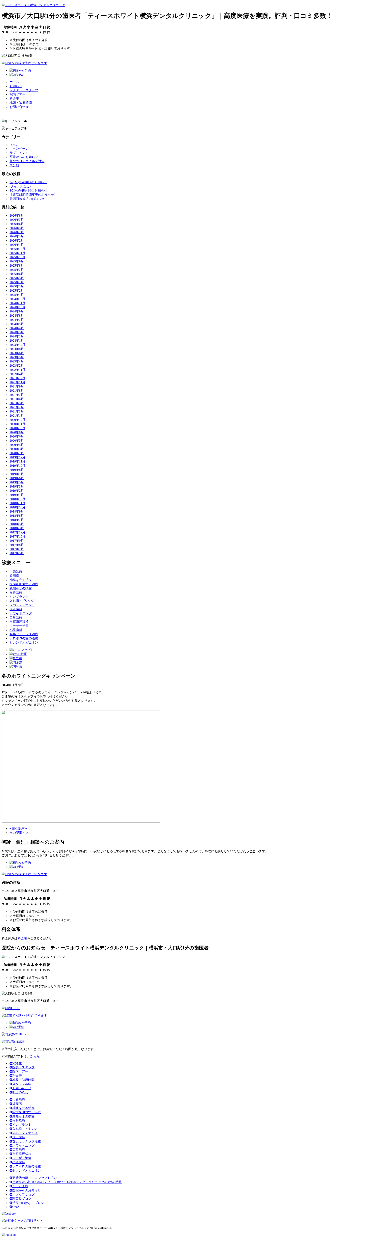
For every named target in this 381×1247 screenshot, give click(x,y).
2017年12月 (17, 532)
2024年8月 (17, 315)
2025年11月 (17, 253)
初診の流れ (20, 1092)
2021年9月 (17, 386)
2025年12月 (17, 249)
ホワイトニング (23, 1145)
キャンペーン (19, 148)
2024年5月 (17, 324)
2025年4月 (17, 282)
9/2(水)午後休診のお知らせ (28, 182)
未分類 (14, 165)
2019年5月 (17, 482)
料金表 (14, 98)
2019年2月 (17, 490)
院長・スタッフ (23, 1067)
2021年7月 (17, 394)
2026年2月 (17, 240)
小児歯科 (18, 1162)
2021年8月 (17, 390)
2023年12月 (17, 344)
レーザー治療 (21, 1158)
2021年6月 (17, 399)
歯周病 (17, 1103)
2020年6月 (17, 436)
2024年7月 (17, 319)
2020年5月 (17, 440)
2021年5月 (17, 403)
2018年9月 (17, 511)
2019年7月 (17, 474)
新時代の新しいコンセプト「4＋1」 (37, 1178)
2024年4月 (17, 328)
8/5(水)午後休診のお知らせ (28, 190)
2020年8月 (17, 432)
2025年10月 (17, 257)
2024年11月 (17, 303)
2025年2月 (17, 290)
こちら (34, 1056)
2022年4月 (17, 374)
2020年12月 (17, 419)
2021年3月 (17, 411)
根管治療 (18, 1120)
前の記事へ (19, 828)
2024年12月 (17, 299)
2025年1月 (17, 294)
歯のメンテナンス (25, 1133)
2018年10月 (17, 507)
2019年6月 (17, 478)
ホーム (14, 82)
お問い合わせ (19, 107)
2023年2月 (17, 365)
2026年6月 (17, 224)
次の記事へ (18, 832)
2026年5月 (17, 228)
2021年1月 (17, 415)
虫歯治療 (18, 1099)
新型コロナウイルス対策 (27, 161)
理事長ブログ (21, 1198)
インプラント (21, 1124)
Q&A (15, 1206)
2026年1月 (17, 244)
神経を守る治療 (23, 1108)
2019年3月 (17, 486)
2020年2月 (17, 453)
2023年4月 (17, 361)
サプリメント (19, 152)
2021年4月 (17, 407)
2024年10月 (17, 307)
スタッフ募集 (21, 1084)
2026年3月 (17, 236)
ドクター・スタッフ (24, 90)
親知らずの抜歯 (23, 1116)
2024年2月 (17, 336)
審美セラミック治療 (26, 1141)
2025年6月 (17, 274)
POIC (13, 144)
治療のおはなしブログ (28, 1203)
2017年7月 (17, 549)
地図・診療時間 (21, 102)
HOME (17, 1063)
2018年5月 (17, 524)
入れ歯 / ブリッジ (24, 1128)
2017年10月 (17, 536)
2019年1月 (17, 494)
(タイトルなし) (20, 186)
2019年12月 (17, 457)
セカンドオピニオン (26, 1170)
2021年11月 (17, 382)
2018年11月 (17, 503)
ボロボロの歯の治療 (26, 1166)
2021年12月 (17, 378)
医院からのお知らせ (24, 157)
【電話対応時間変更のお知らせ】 (33, 194)
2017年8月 (17, 544)
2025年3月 (17, 286)
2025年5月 (17, 278)
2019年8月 (17, 469)
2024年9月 (17, 311)
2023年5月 (17, 357)
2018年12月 (17, 499)
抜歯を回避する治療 (26, 1112)
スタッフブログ (23, 1194)
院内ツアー (17, 94)
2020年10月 (17, 428)
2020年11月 (17, 424)
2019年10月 (17, 465)
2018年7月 (17, 519)
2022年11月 (17, 369)
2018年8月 (17, 515)
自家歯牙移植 (21, 1153)
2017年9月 (17, 540)
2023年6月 (17, 353)
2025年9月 (17, 261)
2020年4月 (17, 444)
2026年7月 (17, 219)
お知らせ (16, 86)
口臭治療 (18, 1149)
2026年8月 (17, 215)
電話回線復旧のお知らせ (27, 198)
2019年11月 (17, 461)
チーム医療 (20, 1186)
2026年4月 (17, 232)
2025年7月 (17, 269)
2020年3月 (17, 449)
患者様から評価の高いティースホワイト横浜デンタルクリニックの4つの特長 (67, 1182)
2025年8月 (17, 265)
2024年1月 (17, 340)
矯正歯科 (18, 1137)
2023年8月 (17, 349)
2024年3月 (17, 332)
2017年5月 (17, 553)
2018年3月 (17, 528)
